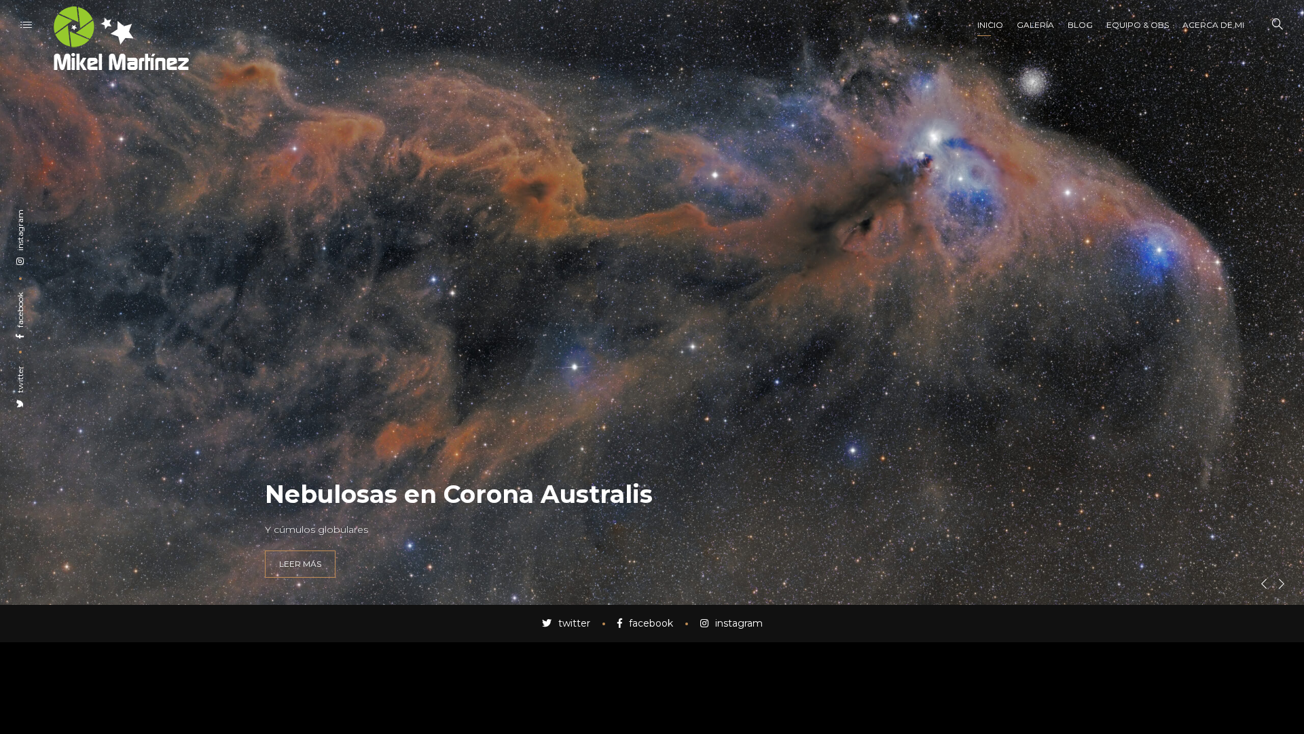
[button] (1263, 583)
